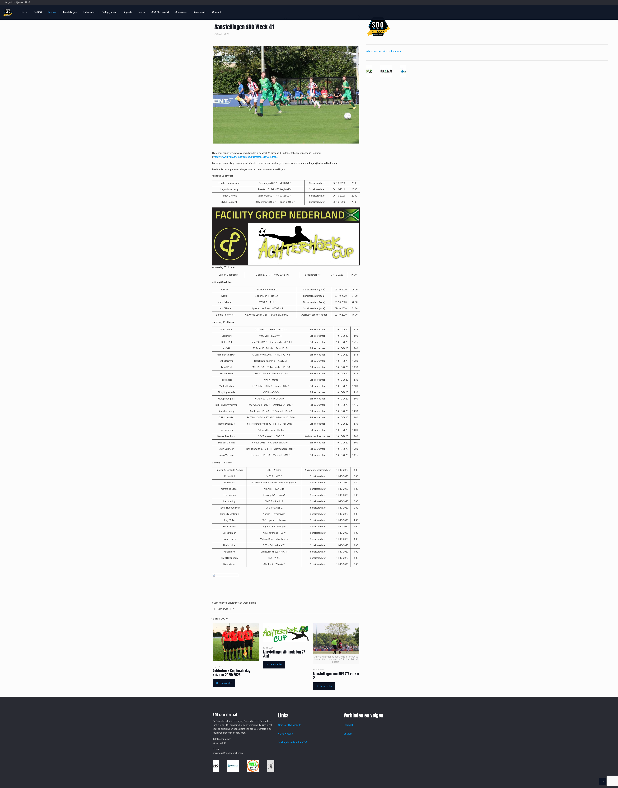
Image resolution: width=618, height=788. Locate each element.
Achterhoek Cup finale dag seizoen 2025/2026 (231, 672)
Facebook (348, 725)
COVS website (285, 733)
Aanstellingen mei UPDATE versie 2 (336, 675)
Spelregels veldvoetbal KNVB (292, 742)
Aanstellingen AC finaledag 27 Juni (284, 654)
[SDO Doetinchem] (8, 12)
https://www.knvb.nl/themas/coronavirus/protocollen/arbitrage (245, 157)
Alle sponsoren (373, 51)
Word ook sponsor (392, 51)
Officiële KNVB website (289, 725)
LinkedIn (348, 733)
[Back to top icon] (602, 781)
